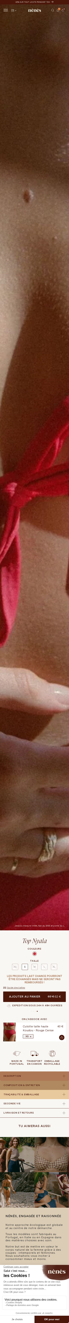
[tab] (60, 12)
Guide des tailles (16, 987)
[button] (53, 10)
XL (54, 966)
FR (12, 10)
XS (15, 966)
